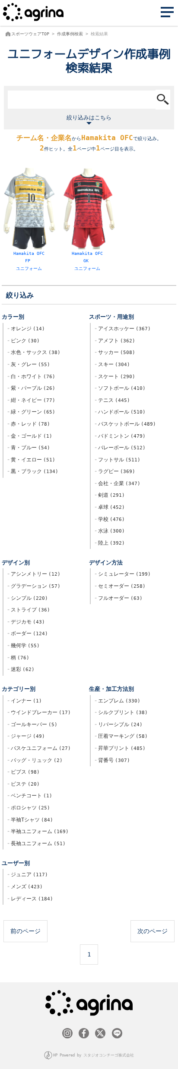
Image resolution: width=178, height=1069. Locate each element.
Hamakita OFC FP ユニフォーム (28, 260)
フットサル (117, 460)
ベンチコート (30, 796)
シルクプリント (121, 712)
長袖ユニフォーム (37, 843)
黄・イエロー (31, 460)
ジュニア (28, 875)
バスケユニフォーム (39, 748)
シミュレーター (123, 574)
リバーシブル (119, 724)
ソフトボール (120, 388)
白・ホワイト (31, 376)
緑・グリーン (31, 412)
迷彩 (21, 669)
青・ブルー (29, 448)
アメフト (115, 341)
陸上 (110, 543)
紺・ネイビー (31, 400)
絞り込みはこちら (89, 117)
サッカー (115, 352)
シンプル (28, 598)
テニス (112, 400)
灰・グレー (29, 364)
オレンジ (26, 329)
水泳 (110, 531)
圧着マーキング (121, 736)
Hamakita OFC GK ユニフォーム (87, 260)
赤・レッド (29, 424)
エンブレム (117, 701)
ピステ (24, 784)
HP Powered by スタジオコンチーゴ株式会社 (93, 1055)
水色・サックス (34, 352)
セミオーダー (120, 586)
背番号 (112, 760)
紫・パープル (31, 388)
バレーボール (120, 448)
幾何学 (24, 646)
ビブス (24, 772)
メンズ (25, 887)
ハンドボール (120, 412)
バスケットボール (125, 424)
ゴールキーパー (32, 724)
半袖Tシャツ (30, 820)
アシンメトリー (34, 574)
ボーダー (28, 633)
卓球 (110, 507)
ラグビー (115, 471)
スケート (115, 376)
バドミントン (120, 436)
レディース (30, 899)
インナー (25, 701)
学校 (110, 519)
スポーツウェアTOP (30, 33)
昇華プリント (120, 748)
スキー (112, 364)
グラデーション (34, 586)
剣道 (110, 495)
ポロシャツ (29, 808)
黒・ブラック (33, 471)
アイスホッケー (123, 329)
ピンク (24, 341)
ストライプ (29, 610)
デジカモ (26, 622)
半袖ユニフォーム (38, 831)
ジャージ (26, 736)
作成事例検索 (70, 33)
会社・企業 (117, 483)
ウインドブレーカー (39, 712)
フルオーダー (119, 598)
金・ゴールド (30, 436)
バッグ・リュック (35, 760)
